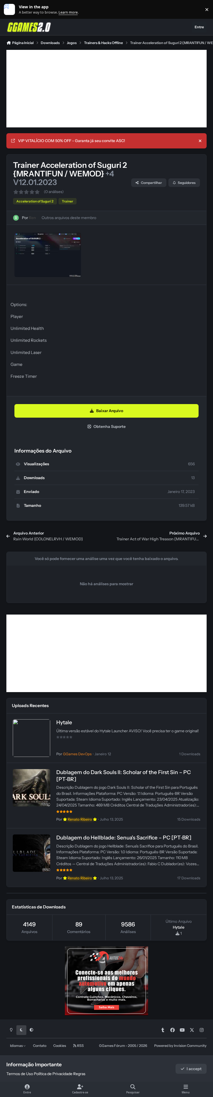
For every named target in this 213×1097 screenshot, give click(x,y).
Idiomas (16, 1046)
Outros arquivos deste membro (69, 217)
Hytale (64, 722)
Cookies (59, 1046)
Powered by (180, 1046)
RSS (80, 1046)
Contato (39, 1046)
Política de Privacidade (53, 1073)
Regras (79, 1073)
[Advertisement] (106, 88)
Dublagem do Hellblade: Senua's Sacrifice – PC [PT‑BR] (123, 837)
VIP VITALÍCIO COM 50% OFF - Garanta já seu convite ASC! (71, 140)
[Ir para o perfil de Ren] (16, 218)
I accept (194, 1068)
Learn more (10, 9)
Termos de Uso (19, 1073)
